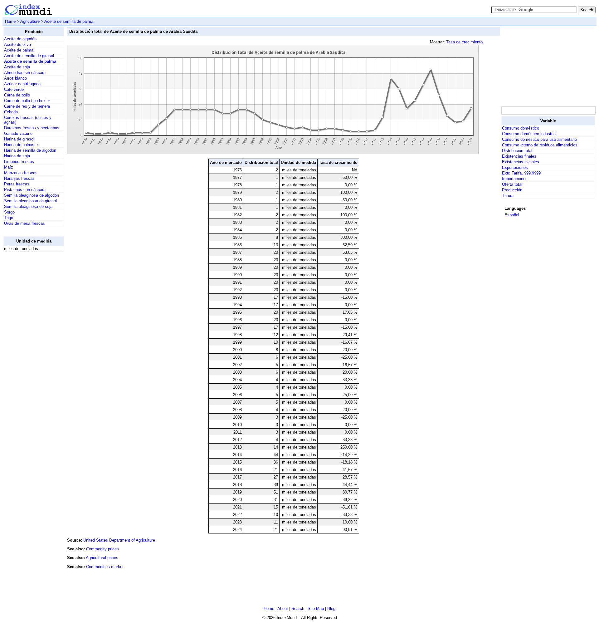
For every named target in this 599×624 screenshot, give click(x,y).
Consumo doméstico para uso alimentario (539, 139)
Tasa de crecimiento (464, 42)
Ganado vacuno (18, 133)
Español (511, 215)
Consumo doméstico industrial (529, 133)
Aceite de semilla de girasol (29, 55)
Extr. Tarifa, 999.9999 (521, 173)
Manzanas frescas (20, 172)
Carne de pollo (17, 95)
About (282, 608)
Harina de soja (17, 156)
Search (297, 608)
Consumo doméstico (520, 128)
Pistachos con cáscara (25, 189)
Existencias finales (519, 156)
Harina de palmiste (21, 144)
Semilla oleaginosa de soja (28, 206)
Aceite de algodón (20, 39)
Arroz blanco (15, 78)
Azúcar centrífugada (22, 83)
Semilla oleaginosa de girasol (30, 201)
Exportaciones (515, 167)
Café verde (14, 89)
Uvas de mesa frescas (24, 223)
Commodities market (105, 566)
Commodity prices (102, 549)
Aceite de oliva (17, 44)
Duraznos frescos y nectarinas (31, 127)
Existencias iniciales (520, 162)
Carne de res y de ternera (27, 106)
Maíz (8, 167)
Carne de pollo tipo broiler (27, 100)
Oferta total (512, 184)
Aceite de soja (17, 67)
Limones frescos (19, 161)
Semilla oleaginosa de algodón (31, 195)
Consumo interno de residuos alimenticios (539, 145)
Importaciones (515, 178)
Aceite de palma (18, 50)
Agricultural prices (102, 557)
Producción (512, 190)
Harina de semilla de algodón (30, 150)
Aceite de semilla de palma (68, 21)
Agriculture (30, 21)
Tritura (508, 195)
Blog (331, 608)
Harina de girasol (19, 139)
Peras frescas (16, 184)
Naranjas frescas (19, 178)
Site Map (316, 608)
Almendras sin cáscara (25, 72)
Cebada (11, 112)
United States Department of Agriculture (119, 540)
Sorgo (9, 212)
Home (10, 21)
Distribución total (517, 150)
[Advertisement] (28, 350)
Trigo (8, 217)
